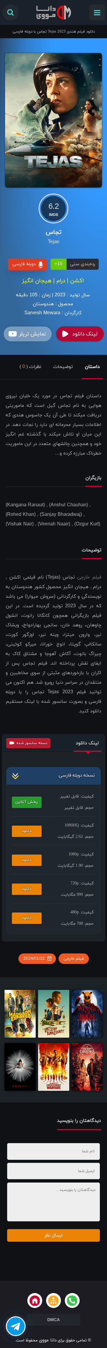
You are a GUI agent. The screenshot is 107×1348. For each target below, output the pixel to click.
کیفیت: (77, 796)
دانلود (27, 831)
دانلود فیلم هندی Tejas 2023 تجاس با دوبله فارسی (53, 31)
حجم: (79, 808)
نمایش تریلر (32, 334)
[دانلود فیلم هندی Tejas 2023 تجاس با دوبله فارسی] (53, 120)
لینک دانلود (84, 334)
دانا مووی (47, 1340)
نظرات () (30, 367)
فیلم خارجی (89, 577)
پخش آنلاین (26, 802)
